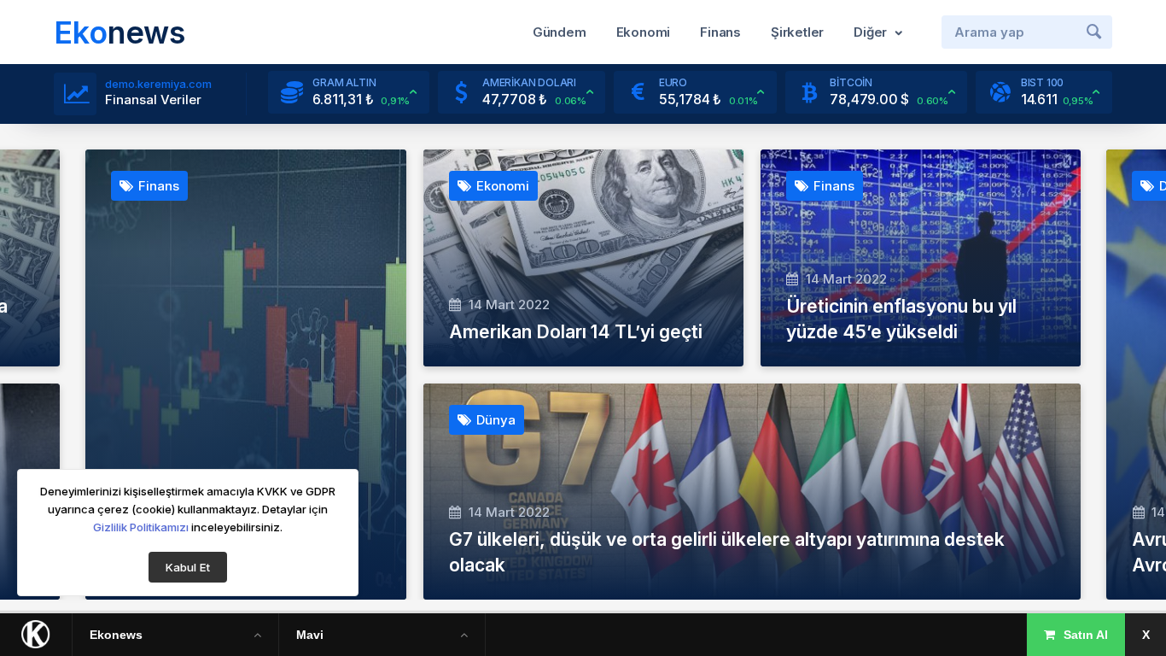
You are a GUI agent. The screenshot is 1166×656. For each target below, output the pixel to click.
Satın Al (1086, 634)
